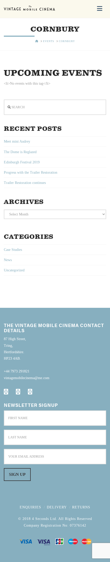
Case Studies (13, 250)
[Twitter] (18, 392)
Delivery (57, 507)
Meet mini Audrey (17, 141)
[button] (99, 9)
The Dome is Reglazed (20, 152)
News (8, 260)
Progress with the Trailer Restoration (30, 172)
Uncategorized (14, 270)
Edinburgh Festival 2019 (22, 162)
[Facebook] (6, 392)
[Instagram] (30, 392)
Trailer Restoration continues (25, 183)
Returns (81, 507)
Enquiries (30, 507)
